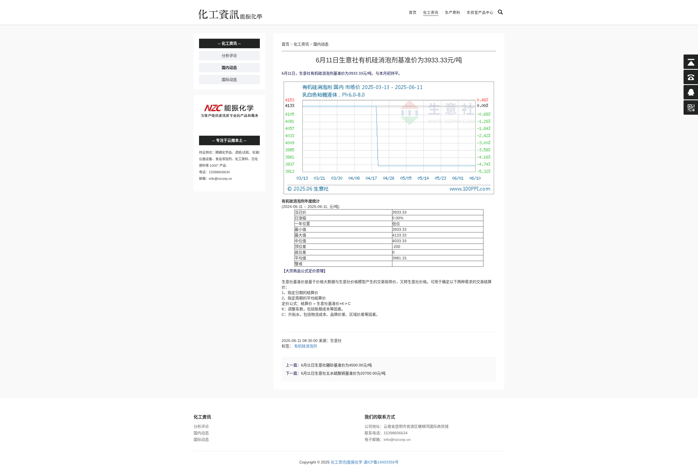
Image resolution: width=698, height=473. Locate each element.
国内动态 (229, 67)
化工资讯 (430, 12)
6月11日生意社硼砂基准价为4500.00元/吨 (336, 365)
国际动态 (229, 79)
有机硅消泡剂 (305, 346)
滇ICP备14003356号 (381, 462)
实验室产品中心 (480, 12)
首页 (413, 12)
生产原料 (452, 12)
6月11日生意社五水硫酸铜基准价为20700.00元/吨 (343, 373)
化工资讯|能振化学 (346, 462)
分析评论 (229, 55)
